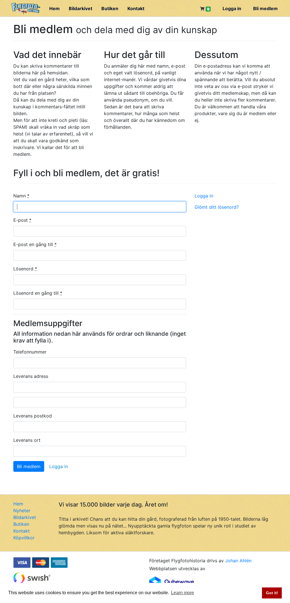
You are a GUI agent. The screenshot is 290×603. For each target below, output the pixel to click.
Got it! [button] (272, 593)
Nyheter (21, 510)
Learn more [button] (182, 592)
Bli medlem (265, 8)
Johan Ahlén (238, 560)
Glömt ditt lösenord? (217, 207)
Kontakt (135, 8)
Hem (54, 8)
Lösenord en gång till (37, 293)
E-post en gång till (35, 244)
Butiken (109, 8)
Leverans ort (26, 440)
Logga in (232, 8)
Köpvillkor (24, 537)
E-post (22, 220)
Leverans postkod (32, 416)
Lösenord (25, 269)
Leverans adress (30, 376)
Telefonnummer (29, 352)
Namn (21, 196)
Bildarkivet (80, 8)
